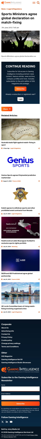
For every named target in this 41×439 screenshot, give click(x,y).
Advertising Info (7, 331)
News (3, 9)
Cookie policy (6, 340)
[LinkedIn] (7, 422)
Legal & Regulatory (14, 9)
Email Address (5, 394)
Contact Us (5, 334)
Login (20, 99)
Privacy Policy (6, 337)
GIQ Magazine (6, 356)
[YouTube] (11, 422)
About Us (5, 328)
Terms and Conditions (10, 347)
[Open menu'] (34, 2)
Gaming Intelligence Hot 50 (12, 359)
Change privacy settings (10, 343)
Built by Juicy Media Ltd (10, 429)
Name (3, 385)
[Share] (39, 148)
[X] (2, 422)
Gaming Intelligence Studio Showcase (16, 362)
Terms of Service (8, 436)
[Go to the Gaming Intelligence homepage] (11, 2)
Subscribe (20, 89)
